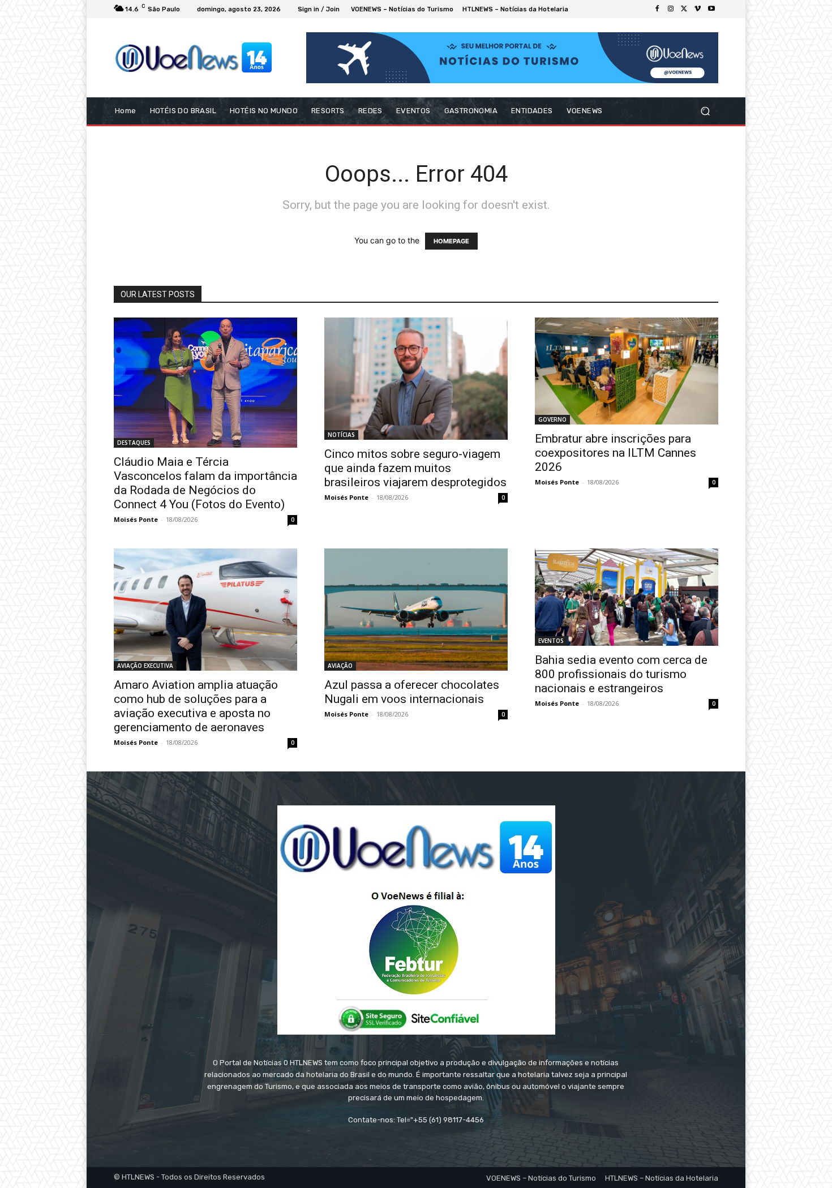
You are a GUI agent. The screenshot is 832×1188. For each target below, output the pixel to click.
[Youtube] (711, 9)
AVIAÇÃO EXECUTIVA (145, 666)
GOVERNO (552, 419)
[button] (705, 111)
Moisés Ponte (136, 519)
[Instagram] (670, 9)
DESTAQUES (134, 443)
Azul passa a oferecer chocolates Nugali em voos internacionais (411, 692)
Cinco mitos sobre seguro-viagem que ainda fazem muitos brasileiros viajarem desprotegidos (415, 468)
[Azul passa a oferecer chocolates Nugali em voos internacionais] (416, 609)
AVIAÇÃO (340, 666)
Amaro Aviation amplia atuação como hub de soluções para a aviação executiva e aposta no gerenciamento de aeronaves (196, 706)
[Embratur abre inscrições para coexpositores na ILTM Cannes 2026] (626, 371)
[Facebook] (657, 9)
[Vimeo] (698, 9)
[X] (684, 9)
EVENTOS (551, 641)
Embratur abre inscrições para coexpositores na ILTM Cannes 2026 (615, 453)
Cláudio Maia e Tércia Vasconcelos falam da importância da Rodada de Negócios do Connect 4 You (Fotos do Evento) (205, 483)
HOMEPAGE (451, 241)
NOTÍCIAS (341, 435)
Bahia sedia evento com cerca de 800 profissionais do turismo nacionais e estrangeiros (621, 674)
